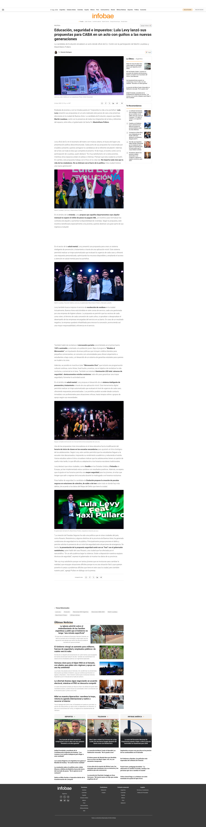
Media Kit (123, 803)
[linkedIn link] (68, 800)
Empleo (103, 792)
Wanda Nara (124, 21)
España (87, 10)
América (84, 790)
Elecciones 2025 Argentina (80, 612)
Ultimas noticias (75, 615)
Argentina (62, 10)
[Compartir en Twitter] (109, 103)
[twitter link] (64, 797)
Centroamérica (105, 10)
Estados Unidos (71, 10)
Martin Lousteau (112, 612)
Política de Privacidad (142, 792)
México (92, 10)
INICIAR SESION (199, 9)
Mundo (113, 10)
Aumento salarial (96, 21)
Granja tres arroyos (115, 21)
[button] (3, 10)
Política (136, 10)
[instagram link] (68, 797)
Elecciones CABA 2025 (98, 612)
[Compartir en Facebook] (105, 103)
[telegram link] (64, 800)
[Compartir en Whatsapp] (102, 103)
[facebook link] (61, 797)
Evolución (67, 612)
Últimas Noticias (121, 10)
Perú (97, 10)
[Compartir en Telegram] (117, 103)
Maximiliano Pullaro (61, 615)
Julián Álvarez (87, 21)
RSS (84, 810)
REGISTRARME (187, 9)
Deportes (130, 10)
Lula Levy (58, 612)
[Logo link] (103, 16)
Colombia (80, 10)
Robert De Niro (105, 21)
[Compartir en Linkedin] (113, 103)
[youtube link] (61, 800)
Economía (143, 10)
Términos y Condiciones (143, 790)
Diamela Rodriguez (66, 52)
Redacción (103, 790)
